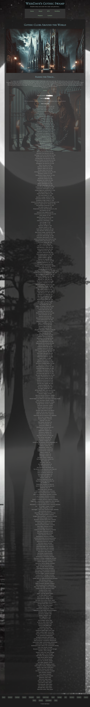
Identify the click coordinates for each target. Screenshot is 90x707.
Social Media (48, 700)
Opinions (72, 697)
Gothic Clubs (45, 697)
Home (32, 11)
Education (31, 697)
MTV (48, 11)
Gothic (38, 697)
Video (56, 700)
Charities (17, 697)
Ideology (59, 697)
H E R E (45, 90)
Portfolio (57, 11)
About (40, 11)
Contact (50, 15)
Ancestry (10, 697)
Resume (40, 700)
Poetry (34, 700)
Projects (40, 15)
